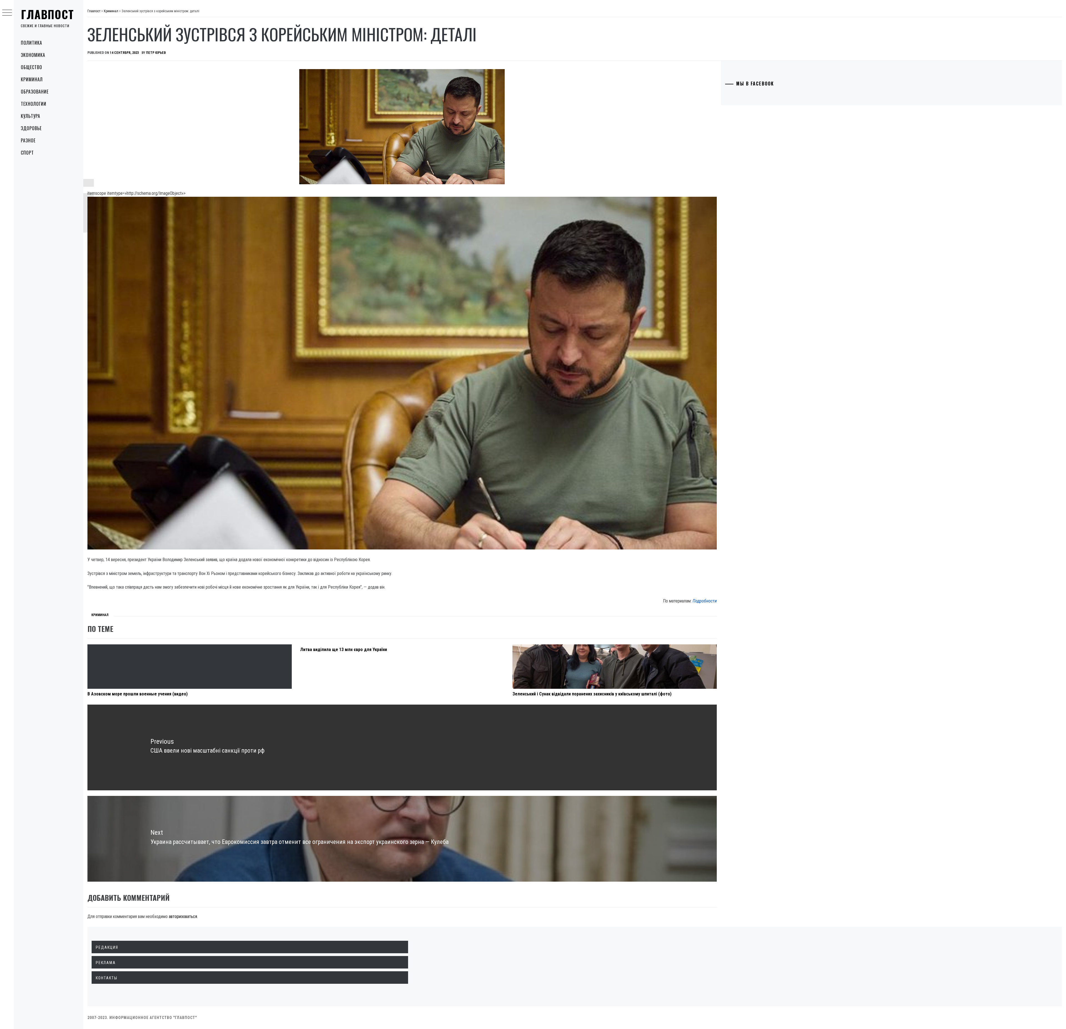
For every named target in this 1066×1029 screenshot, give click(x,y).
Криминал (32, 79)
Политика (31, 42)
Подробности (705, 601)
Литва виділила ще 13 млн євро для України (343, 649)
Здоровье (31, 128)
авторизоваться (183, 916)
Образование (35, 91)
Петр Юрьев (156, 53)
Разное (28, 140)
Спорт (27, 152)
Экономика (33, 55)
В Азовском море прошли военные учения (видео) (137, 694)
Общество (31, 67)
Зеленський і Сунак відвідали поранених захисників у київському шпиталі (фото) (592, 694)
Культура (30, 116)
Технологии (33, 103)
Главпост (47, 14)
